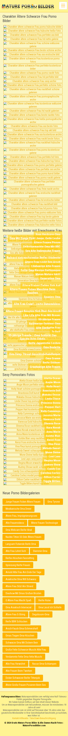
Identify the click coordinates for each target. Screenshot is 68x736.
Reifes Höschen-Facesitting (20, 558)
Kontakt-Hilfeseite (20, 718)
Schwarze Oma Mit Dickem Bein (22, 642)
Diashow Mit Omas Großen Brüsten (23, 593)
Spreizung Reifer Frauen (18, 565)
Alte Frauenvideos (15, 522)
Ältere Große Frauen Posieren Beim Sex (26, 684)
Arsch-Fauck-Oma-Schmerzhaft (22, 628)
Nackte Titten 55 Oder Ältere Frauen (23, 536)
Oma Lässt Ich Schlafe (49, 607)
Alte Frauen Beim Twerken (19, 670)
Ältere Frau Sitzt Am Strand (19, 586)
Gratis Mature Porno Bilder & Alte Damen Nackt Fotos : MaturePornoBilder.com (34, 733)
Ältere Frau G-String (15, 614)
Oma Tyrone (54, 501)
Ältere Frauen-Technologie (44, 522)
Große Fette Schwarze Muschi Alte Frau (26, 649)
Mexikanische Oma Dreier (18, 508)
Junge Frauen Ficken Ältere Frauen (23, 501)
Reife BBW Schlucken (16, 621)
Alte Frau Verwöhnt (15, 663)
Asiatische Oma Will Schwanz (21, 579)
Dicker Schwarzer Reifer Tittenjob (23, 677)
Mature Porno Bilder (28, 7)
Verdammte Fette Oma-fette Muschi (24, 656)
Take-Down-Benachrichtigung (43, 718)
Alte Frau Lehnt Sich (16, 551)
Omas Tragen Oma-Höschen (20, 635)
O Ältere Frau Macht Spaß (18, 600)
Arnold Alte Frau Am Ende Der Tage (23, 572)
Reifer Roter (44, 600)
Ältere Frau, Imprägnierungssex (21, 515)
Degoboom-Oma (40, 614)
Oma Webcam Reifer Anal (19, 529)
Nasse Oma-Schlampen (44, 663)
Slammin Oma (40, 551)
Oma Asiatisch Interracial (18, 607)
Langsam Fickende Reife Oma (21, 544)
